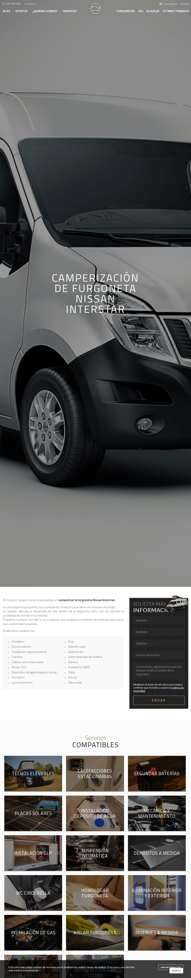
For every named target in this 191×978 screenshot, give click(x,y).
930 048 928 (13, 3)
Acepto (176, 970)
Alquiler (152, 11)
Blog (6, 11)
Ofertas (21, 11)
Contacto (29, 3)
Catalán (184, 3)
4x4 (140, 11)
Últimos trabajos (176, 11)
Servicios (70, 11)
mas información (171, 967)
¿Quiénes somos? (45, 11)
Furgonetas (126, 11)
